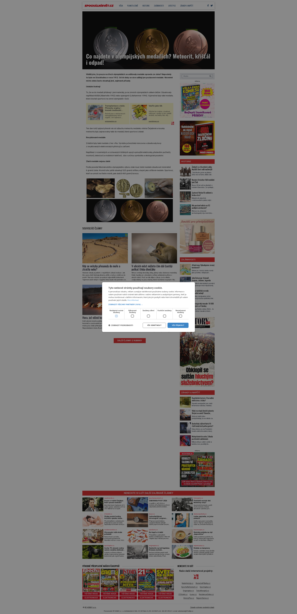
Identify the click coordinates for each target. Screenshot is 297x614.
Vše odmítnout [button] (154, 325)
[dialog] (148, 307)
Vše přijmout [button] (178, 325)
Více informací (133, 300)
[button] (148, 304)
